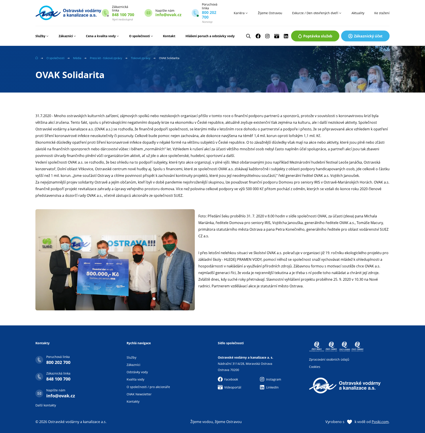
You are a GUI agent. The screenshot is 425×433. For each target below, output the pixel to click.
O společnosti (139, 36)
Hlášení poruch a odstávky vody (210, 36)
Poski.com (380, 421)
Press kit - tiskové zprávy (106, 58)
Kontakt (169, 36)
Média (77, 58)
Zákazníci (66, 36)
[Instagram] (267, 36)
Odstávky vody (137, 372)
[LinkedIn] (286, 36)
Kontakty (133, 401)
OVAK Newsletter (139, 394)
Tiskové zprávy (140, 58)
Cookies (314, 367)
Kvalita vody (135, 379)
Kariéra (239, 13)
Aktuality (358, 13)
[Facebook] (258, 36)
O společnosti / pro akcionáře (148, 387)
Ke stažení (382, 13)
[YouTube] (276, 36)
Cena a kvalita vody (101, 36)
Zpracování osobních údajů (329, 359)
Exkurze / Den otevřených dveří (315, 13)
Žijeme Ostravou (270, 13)
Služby (40, 36)
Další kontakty (45, 405)
